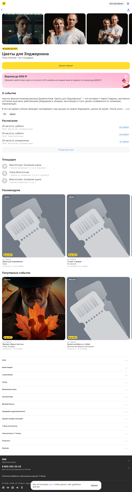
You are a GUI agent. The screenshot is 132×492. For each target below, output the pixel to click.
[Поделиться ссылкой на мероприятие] (128, 10)
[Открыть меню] (128, 4)
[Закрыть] (125, 76)
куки (50, 484)
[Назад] (2, 10)
